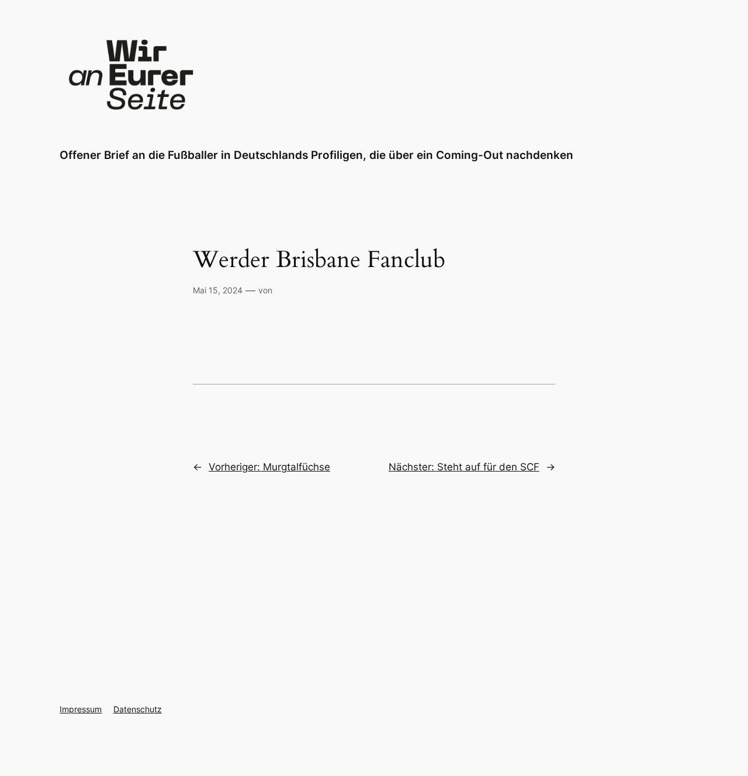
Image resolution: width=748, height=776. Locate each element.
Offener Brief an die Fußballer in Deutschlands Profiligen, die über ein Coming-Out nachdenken (316, 155)
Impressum (81, 709)
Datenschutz (137, 709)
